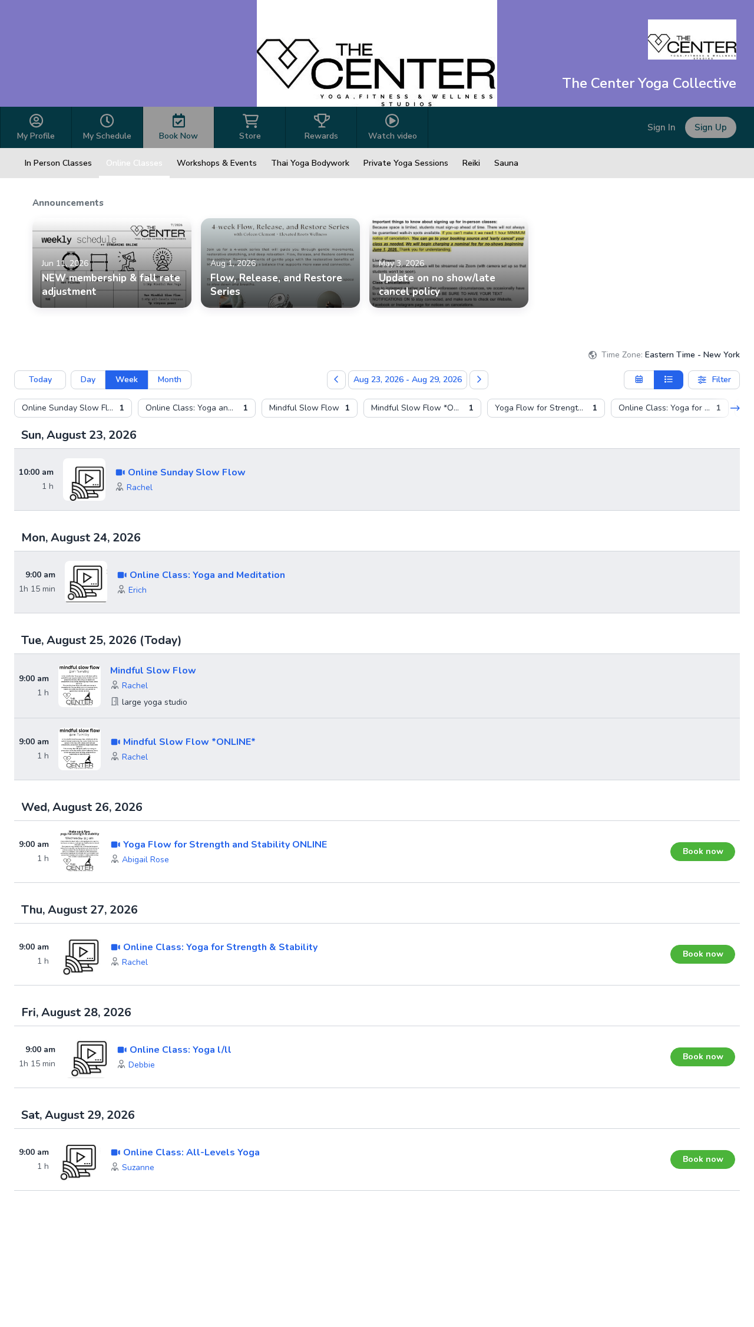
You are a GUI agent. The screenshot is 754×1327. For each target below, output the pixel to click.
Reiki (471, 163)
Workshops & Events (217, 163)
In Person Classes (58, 163)
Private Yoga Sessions (405, 163)
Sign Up (711, 127)
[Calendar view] (639, 379)
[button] (140, 488)
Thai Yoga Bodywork (310, 163)
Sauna (506, 163)
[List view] (669, 379)
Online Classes (134, 163)
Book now (703, 851)
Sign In (661, 127)
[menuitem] (73, 408)
